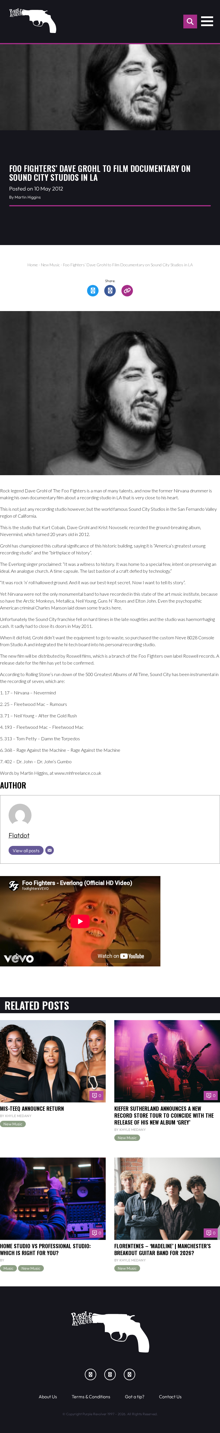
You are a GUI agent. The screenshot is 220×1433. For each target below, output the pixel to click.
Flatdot (19, 835)
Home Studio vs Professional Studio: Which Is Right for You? (45, 1249)
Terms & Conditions (91, 1396)
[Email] (49, 850)
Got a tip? (134, 1396)
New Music (50, 264)
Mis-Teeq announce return (32, 1108)
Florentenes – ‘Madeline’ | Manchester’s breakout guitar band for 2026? (162, 1249)
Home (33, 264)
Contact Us (170, 1396)
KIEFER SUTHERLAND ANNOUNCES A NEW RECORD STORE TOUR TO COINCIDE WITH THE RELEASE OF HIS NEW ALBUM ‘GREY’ (164, 1115)
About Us (48, 1396)
